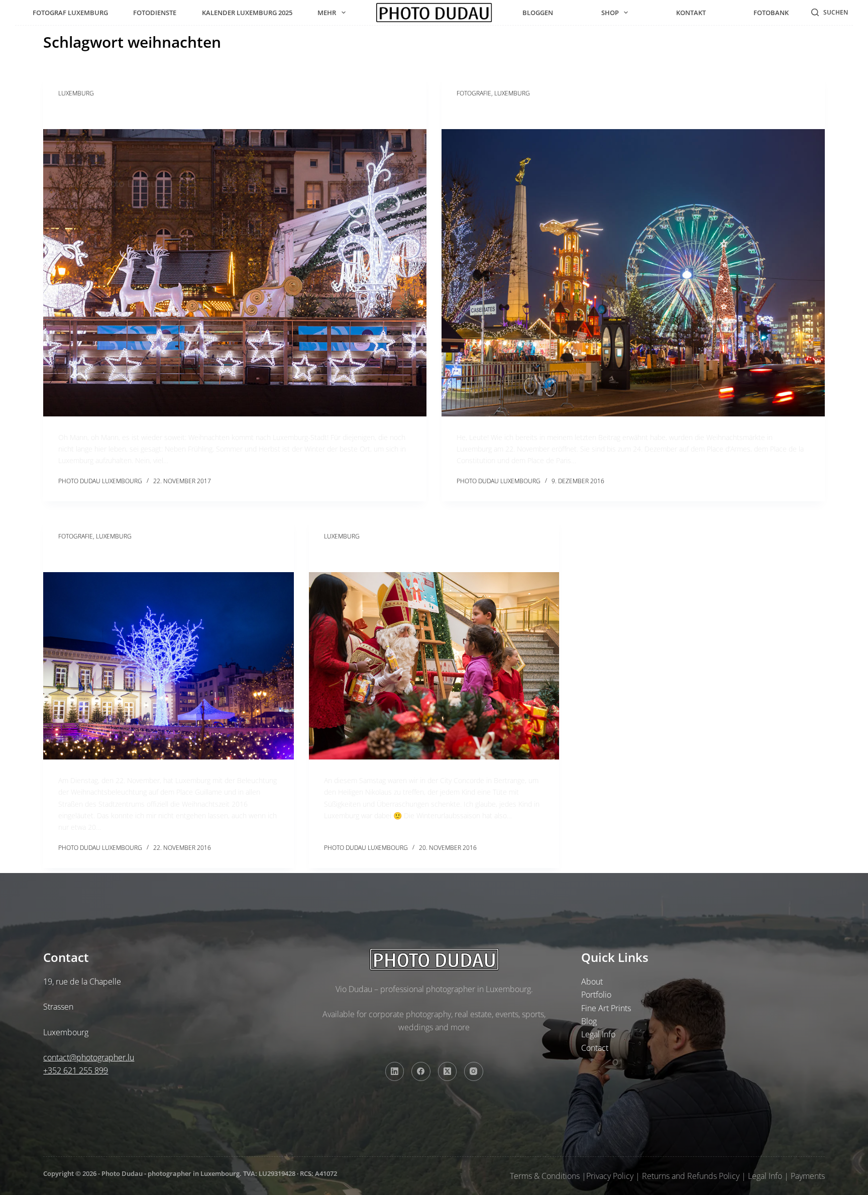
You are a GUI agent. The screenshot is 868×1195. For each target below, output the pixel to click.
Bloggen (537, 13)
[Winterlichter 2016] (168, 666)
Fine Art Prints (606, 1008)
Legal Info (598, 1034)
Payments (808, 1175)
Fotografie (474, 93)
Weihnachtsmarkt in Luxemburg (536, 112)
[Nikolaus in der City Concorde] (434, 666)
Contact (594, 1047)
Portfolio (596, 994)
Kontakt (691, 13)
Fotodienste (154, 13)
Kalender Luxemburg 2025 (247, 13)
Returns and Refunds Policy (690, 1175)
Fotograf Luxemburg (70, 13)
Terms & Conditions (545, 1175)
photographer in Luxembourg (194, 1173)
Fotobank (771, 13)
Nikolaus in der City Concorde (396, 555)
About (592, 981)
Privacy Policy (609, 1175)
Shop (610, 13)
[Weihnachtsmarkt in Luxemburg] (633, 272)
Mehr (326, 13)
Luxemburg (76, 93)
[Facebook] (420, 1071)
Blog (589, 1021)
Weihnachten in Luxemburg (126, 112)
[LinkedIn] (394, 1071)
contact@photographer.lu (88, 1057)
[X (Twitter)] (447, 1071)
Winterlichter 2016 (103, 555)
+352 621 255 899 (75, 1070)
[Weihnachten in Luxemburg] (234, 272)
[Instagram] (473, 1071)
